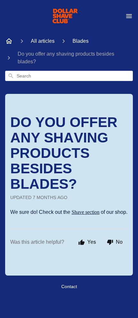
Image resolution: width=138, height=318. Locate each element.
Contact (69, 286)
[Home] (9, 41)
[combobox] (69, 76)
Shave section (85, 212)
